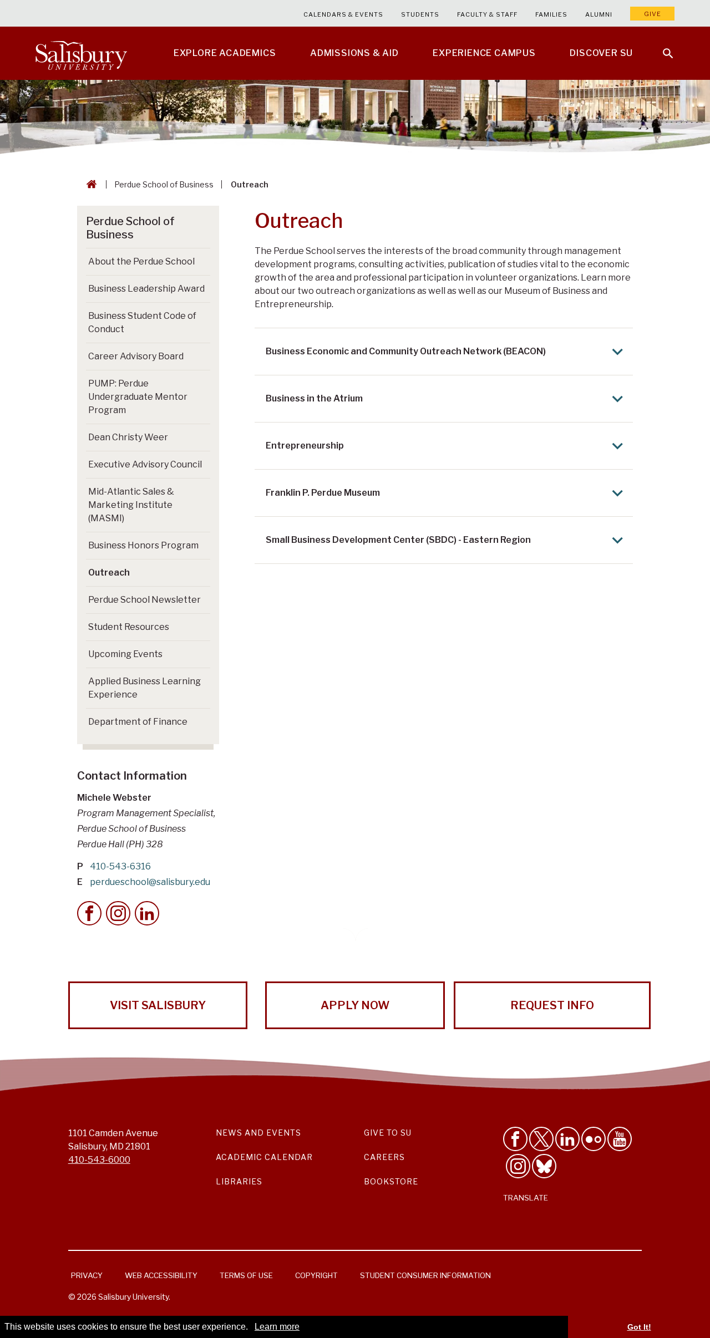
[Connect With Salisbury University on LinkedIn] (567, 1139)
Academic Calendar (264, 1157)
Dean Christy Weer (128, 437)
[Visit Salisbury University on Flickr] (593, 1139)
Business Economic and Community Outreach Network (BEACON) (406, 351)
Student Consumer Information (425, 1275)
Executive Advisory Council (145, 464)
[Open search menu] (661, 46)
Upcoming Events (125, 654)
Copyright (316, 1275)
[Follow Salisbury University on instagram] (518, 1166)
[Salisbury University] (81, 53)
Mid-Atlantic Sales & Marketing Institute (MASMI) (131, 504)
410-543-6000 (99, 1159)
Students (420, 14)
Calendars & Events (343, 14)
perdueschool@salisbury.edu (150, 882)
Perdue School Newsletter (144, 599)
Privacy (87, 1275)
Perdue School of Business (164, 184)
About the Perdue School (141, 261)
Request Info (552, 1005)
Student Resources (128, 627)
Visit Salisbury (158, 1005)
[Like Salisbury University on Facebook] (515, 1139)
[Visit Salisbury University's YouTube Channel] (619, 1139)
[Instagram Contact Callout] (118, 913)
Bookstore (391, 1181)
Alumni (598, 14)
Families (551, 14)
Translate (525, 1197)
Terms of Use (246, 1275)
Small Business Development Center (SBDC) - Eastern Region (398, 540)
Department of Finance (137, 721)
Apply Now (355, 1005)
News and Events (258, 1132)
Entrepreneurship (305, 445)
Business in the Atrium (314, 398)
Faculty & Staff (487, 14)
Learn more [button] (277, 1326)
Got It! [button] (639, 1326)
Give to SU (388, 1132)
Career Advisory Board (136, 356)
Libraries (239, 1181)
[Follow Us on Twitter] (541, 1139)
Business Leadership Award (146, 288)
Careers (384, 1157)
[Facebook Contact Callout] (89, 913)
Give (652, 14)
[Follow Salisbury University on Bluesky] (544, 1166)
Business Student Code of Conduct (142, 322)
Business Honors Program (143, 545)
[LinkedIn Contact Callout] (147, 913)
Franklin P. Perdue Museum (323, 492)
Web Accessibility (161, 1275)
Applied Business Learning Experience (144, 688)
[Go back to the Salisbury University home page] (89, 184)
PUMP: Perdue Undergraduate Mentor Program (137, 396)
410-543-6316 (120, 866)
